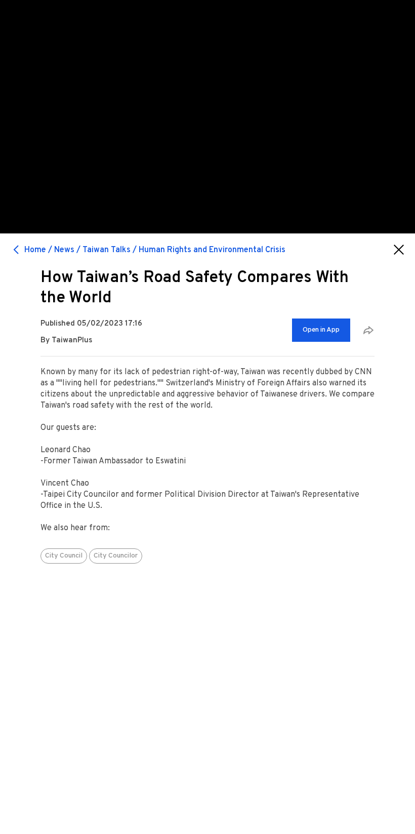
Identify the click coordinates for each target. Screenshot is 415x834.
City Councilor (116, 555)
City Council (63, 555)
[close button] (399, 250)
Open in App (321, 330)
